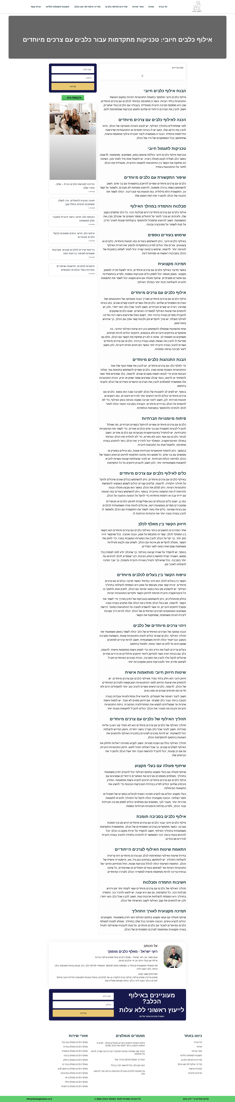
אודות (151, 7)
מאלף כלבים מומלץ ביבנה (76, 1055)
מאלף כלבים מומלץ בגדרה (75, 1046)
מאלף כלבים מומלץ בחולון (75, 1060)
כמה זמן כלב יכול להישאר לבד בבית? (128, 1065)
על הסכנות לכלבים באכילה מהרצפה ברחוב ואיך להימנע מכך (119, 1072)
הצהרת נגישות (195, 1068)
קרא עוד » (91, 191)
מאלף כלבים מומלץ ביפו (76, 1077)
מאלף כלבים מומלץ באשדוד (74, 1051)
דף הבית (163, 7)
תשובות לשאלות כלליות (57, 7)
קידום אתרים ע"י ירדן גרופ (196, 1099)
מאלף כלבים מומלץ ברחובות (74, 1086)
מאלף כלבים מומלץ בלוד (76, 1082)
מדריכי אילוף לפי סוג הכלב (87, 7)
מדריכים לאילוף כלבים (116, 7)
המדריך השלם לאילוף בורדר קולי (130, 1059)
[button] (102, 68)
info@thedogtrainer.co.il (39, 1099)
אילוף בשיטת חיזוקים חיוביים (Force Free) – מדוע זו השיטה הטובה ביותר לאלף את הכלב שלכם (121, 1044)
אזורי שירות (138, 7)
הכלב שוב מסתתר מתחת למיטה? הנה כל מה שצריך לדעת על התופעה (118, 1052)
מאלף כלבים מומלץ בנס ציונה (74, 1073)
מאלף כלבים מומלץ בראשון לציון (73, 1068)
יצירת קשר (36, 7)
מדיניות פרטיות (195, 1073)
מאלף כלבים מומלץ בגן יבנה (75, 1042)
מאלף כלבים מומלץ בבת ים (75, 1064)
